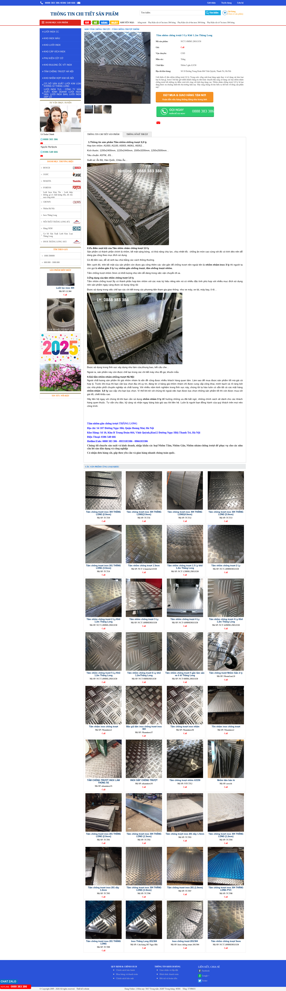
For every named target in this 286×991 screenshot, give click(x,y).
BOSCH (46, 168)
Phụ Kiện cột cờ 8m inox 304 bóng (225, 22)
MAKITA (47, 181)
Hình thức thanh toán (169, 974)
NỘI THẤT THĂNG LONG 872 (56, 222)
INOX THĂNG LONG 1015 (55, 242)
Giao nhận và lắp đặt (169, 970)
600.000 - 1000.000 (52, 262)
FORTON (47, 188)
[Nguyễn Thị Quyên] (41, 152)
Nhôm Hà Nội (48, 208)
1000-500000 (49, 256)
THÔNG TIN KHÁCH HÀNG (167, 966)
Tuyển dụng (226, 3)
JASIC (46, 174)
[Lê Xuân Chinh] (41, 140)
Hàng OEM (47, 228)
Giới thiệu (211, 3)
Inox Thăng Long (50, 215)
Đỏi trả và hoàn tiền (168, 978)
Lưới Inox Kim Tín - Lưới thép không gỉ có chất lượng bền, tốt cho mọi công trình (58, 194)
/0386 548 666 (67, 2)
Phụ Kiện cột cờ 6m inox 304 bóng (166, 22)
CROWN (47, 202)
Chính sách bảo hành (125, 970)
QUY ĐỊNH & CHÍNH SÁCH (124, 966)
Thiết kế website (82, 989)
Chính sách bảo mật (125, 978)
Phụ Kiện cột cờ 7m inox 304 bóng (195, 22)
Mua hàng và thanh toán (127, 974)
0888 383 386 (52, 2)
